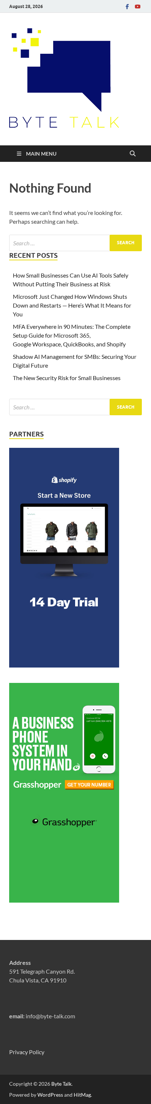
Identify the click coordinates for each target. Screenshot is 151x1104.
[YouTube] (137, 6)
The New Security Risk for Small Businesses (67, 377)
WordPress (50, 1095)
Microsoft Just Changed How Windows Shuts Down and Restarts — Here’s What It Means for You (72, 305)
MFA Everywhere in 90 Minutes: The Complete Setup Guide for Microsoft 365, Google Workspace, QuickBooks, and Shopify (71, 335)
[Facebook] (127, 6)
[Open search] (132, 153)
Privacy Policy (26, 1051)
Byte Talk (61, 1084)
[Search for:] (75, 243)
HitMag (82, 1095)
